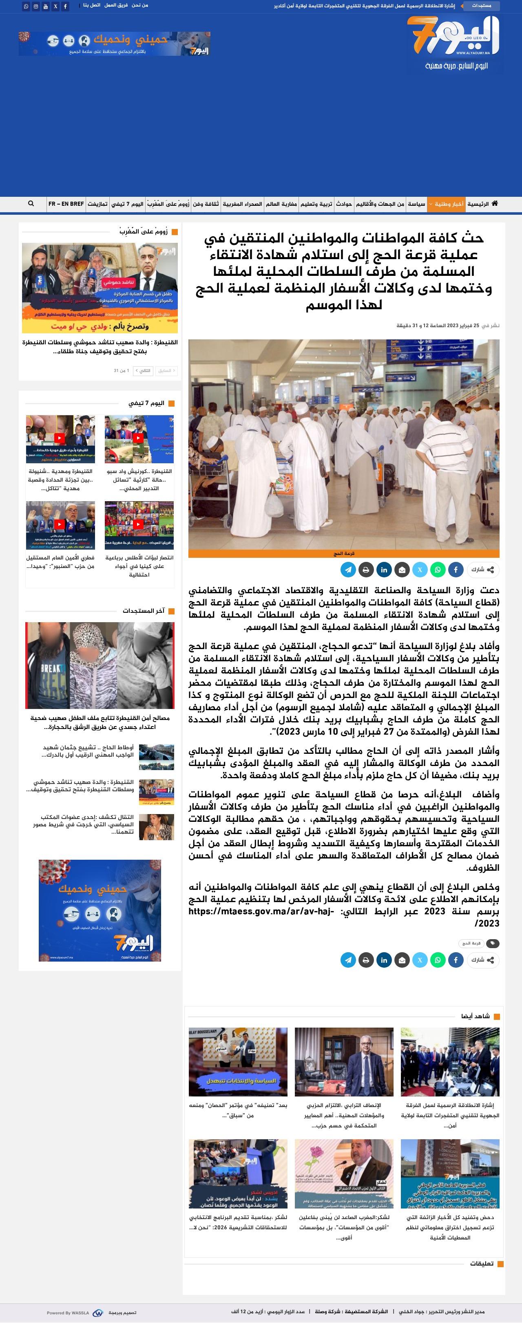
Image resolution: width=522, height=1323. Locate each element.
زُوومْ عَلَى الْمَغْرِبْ (168, 204)
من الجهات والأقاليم (380, 204)
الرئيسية (478, 204)
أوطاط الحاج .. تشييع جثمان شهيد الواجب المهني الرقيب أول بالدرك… (88, 751)
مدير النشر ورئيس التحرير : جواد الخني (441, 1312)
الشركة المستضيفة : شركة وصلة (351, 1312)
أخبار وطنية (449, 204)
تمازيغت (98, 204)
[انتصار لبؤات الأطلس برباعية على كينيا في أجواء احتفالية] (139, 525)
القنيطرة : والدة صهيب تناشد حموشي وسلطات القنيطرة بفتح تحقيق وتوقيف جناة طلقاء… (100, 347)
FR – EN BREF (66, 204)
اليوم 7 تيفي (127, 204)
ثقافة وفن (206, 204)
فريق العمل (116, 5)
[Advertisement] (261, 136)
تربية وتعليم (316, 204)
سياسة (416, 204)
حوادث (344, 204)
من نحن (140, 5)
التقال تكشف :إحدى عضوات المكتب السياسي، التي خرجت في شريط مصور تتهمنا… (83, 824)
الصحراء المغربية (242, 204)
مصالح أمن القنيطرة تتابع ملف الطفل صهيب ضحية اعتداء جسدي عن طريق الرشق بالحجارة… (100, 723)
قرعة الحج (471, 943)
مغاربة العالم (281, 204)
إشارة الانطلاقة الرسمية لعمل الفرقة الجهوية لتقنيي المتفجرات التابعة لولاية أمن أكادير (364, 6)
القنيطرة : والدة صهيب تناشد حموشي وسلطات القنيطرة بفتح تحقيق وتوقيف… (80, 786)
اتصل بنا (91, 5)
